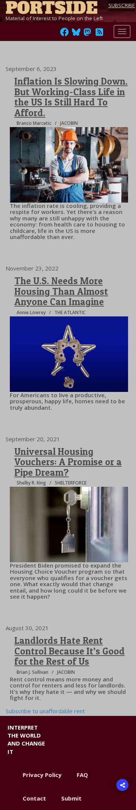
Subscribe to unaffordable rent (45, 711)
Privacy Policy (42, 775)
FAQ (82, 775)
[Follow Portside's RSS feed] (99, 34)
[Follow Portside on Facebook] (64, 34)
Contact (34, 798)
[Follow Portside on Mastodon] (87, 34)
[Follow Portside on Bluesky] (77, 34)
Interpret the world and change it (26, 739)
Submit (71, 798)
